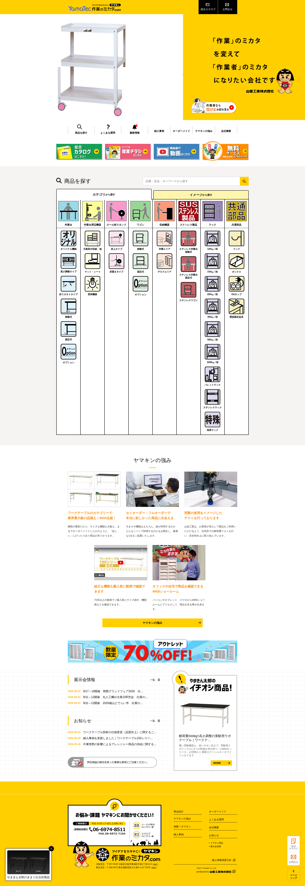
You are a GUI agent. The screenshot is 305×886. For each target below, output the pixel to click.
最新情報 (135, 132)
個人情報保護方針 (222, 860)
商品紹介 (179, 811)
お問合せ (227, 9)
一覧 (152, 679)
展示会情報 (215, 846)
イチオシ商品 (216, 843)
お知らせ (214, 835)
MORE (217, 763)
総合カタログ (208, 9)
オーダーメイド (181, 131)
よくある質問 (107, 132)
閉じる (51, 848)
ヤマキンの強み (204, 131)
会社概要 (226, 131)
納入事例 (159, 131)
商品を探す (81, 132)
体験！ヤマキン (182, 826)
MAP (155, 864)
